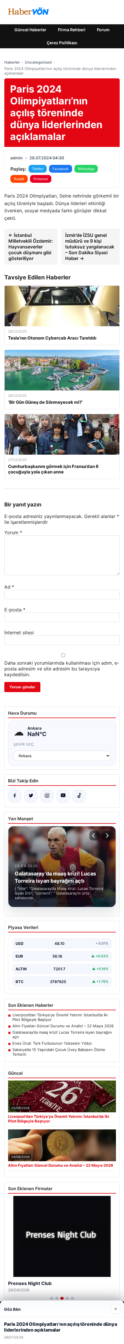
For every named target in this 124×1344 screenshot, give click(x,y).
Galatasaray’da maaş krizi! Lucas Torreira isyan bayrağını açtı (62, 1034)
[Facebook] (14, 796)
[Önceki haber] (94, 835)
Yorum (13, 532)
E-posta (14, 610)
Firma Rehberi (71, 29)
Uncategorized (38, 62)
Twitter (37, 169)
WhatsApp (86, 169)
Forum (103, 29)
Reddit (19, 179)
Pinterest (40, 179)
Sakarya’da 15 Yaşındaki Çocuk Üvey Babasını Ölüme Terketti (58, 1052)
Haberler (12, 62)
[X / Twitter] (30, 796)
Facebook (60, 169)
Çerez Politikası (62, 42)
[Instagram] (47, 796)
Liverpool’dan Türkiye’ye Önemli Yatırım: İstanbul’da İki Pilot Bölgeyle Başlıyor (60, 1017)
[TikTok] (79, 796)
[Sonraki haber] (106, 835)
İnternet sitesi (19, 632)
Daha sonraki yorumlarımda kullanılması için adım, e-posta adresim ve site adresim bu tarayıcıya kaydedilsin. (61, 668)
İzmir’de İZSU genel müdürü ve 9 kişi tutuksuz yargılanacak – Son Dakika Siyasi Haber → (89, 246)
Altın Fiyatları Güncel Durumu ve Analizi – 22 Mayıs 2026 (63, 1026)
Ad (9, 587)
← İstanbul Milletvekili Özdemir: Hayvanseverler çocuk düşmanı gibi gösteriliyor (30, 246)
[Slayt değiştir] (51, 1298)
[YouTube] (63, 796)
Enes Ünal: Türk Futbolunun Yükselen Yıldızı (52, 1043)
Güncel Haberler (30, 29)
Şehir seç (24, 744)
